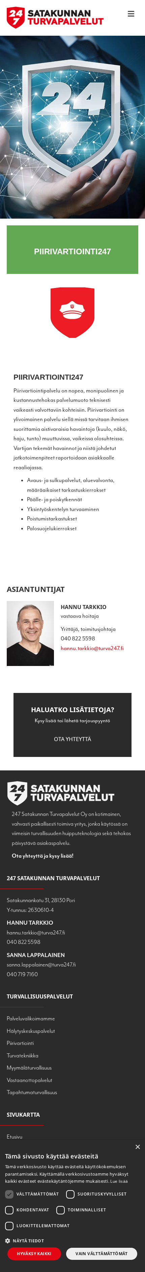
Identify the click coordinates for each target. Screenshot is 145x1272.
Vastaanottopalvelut (29, 1080)
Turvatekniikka (22, 1055)
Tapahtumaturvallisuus (32, 1092)
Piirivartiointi (20, 1043)
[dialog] (72, 1206)
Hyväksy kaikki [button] (34, 1254)
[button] (72, 739)
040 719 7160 (22, 974)
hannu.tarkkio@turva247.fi (92, 648)
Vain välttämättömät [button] (102, 1254)
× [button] (137, 1147)
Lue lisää (119, 1181)
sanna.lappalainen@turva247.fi (41, 964)
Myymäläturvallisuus (29, 1067)
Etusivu (14, 1136)
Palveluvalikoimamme (31, 1018)
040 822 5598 (23, 942)
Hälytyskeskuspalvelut (31, 1031)
